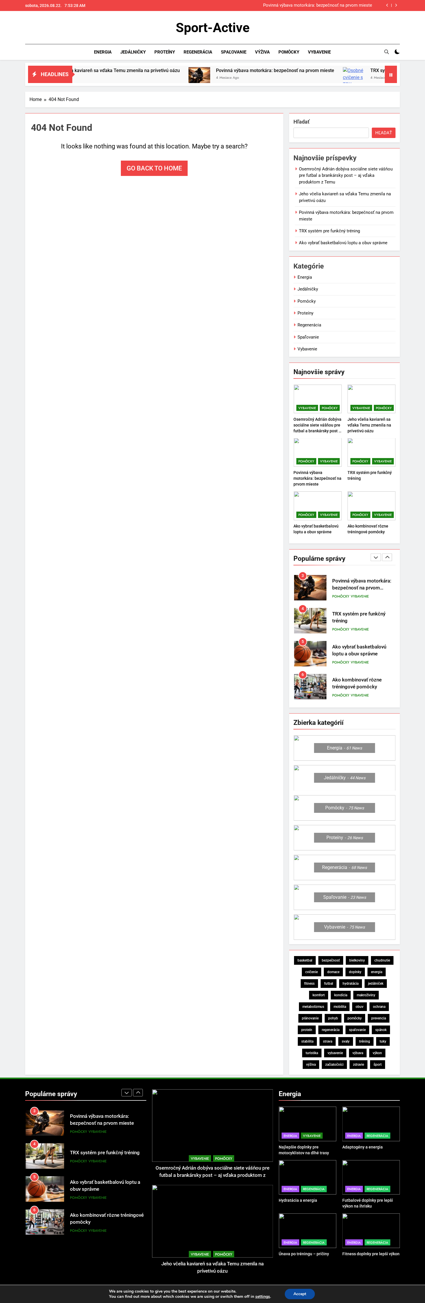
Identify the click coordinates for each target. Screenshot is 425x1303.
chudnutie (382, 960)
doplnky (355, 972)
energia (376, 972)
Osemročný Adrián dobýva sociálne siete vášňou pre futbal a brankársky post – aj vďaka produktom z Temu (346, 175)
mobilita (340, 1007)
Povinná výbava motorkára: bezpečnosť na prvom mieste (228, 70)
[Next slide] (396, 5)
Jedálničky (133, 52)
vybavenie (335, 1053)
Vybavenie (319, 52)
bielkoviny (357, 960)
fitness (309, 984)
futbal (328, 984)
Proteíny (164, 52)
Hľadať (301, 122)
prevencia (378, 1018)
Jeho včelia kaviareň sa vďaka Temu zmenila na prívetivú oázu (369, 425)
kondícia (340, 995)
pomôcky (355, 1018)
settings (262, 1296)
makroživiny (366, 995)
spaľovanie (357, 1030)
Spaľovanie (233, 52)
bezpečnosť (331, 960)
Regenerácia (198, 52)
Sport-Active (213, 27)
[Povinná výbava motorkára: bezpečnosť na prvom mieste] (152, 78)
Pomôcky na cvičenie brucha (363, 683)
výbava (357, 1053)
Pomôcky (288, 52)
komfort (319, 995)
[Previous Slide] (387, 5)
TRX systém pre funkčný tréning (341, 5)
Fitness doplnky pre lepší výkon (371, 1253)
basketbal (305, 960)
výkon (377, 1053)
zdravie (358, 1065)
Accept (299, 1294)
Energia (103, 52)
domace (333, 972)
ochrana (379, 1007)
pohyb (333, 1018)
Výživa (262, 52)
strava (327, 1041)
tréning (364, 1041)
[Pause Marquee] (391, 74)
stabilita (307, 1041)
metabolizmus (313, 1007)
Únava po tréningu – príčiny (304, 1253)
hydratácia (351, 984)
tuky (383, 1041)
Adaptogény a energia (362, 1147)
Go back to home (154, 168)
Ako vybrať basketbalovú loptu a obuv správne (343, 242)
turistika (312, 1053)
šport (378, 1065)
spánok (381, 1030)
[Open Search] (386, 51)
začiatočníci (334, 1065)
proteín (306, 1030)
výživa (311, 1065)
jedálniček (375, 984)
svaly (346, 1041)
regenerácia (330, 1030)
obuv (359, 1007)
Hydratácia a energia (298, 1200)
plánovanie (310, 1018)
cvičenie (311, 972)
